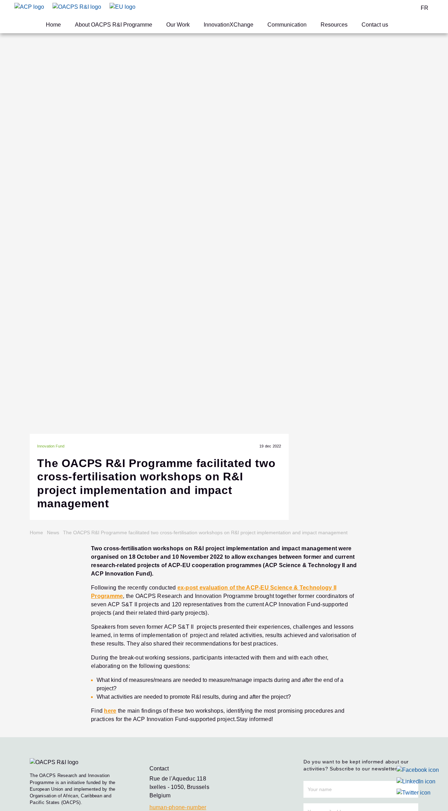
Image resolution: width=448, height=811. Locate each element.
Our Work (178, 25)
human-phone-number (177, 807)
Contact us (375, 25)
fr (424, 8)
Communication (287, 25)
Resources (334, 25)
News (53, 532)
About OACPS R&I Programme (113, 25)
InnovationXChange (228, 25)
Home (53, 25)
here (110, 711)
